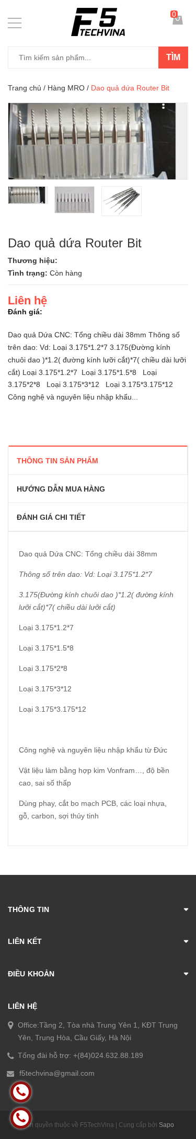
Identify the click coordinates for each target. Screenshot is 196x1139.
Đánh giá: (25, 311)
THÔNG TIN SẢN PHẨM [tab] (57, 461)
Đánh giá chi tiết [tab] (51, 517)
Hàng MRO (66, 88)
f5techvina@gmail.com (57, 1073)
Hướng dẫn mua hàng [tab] (61, 489)
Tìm (173, 57)
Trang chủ (24, 88)
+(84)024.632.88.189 (108, 1055)
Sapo (166, 1125)
